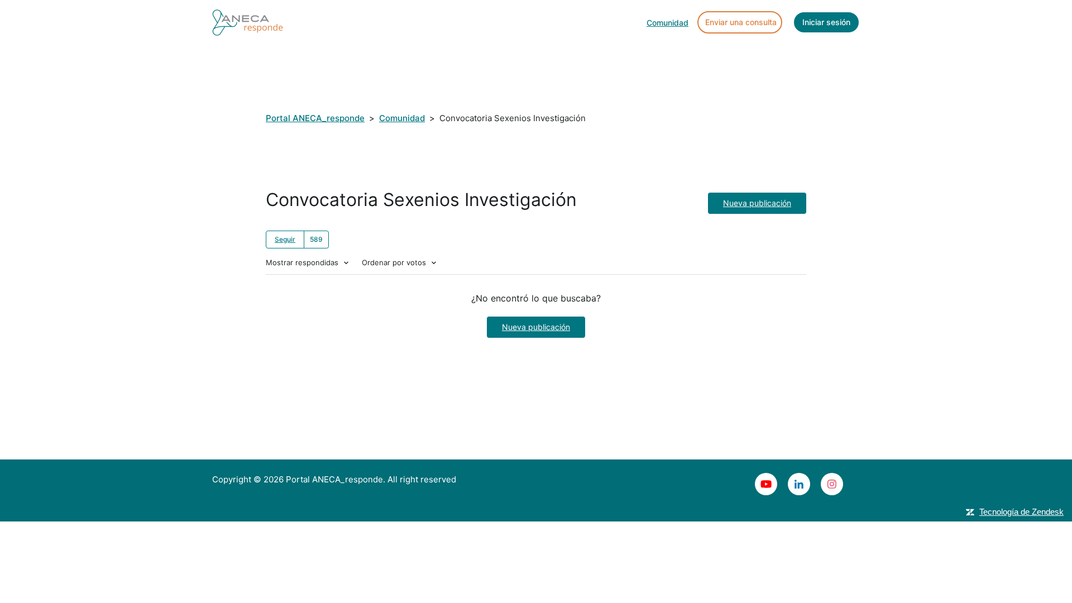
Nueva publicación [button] (757, 203)
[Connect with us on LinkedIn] (799, 484)
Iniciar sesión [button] (826, 22)
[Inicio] (247, 21)
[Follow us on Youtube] (766, 484)
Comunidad (667, 22)
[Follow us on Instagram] (832, 484)
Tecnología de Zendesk (1021, 511)
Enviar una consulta (741, 22)
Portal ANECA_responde (315, 118)
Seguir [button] (285, 239)
